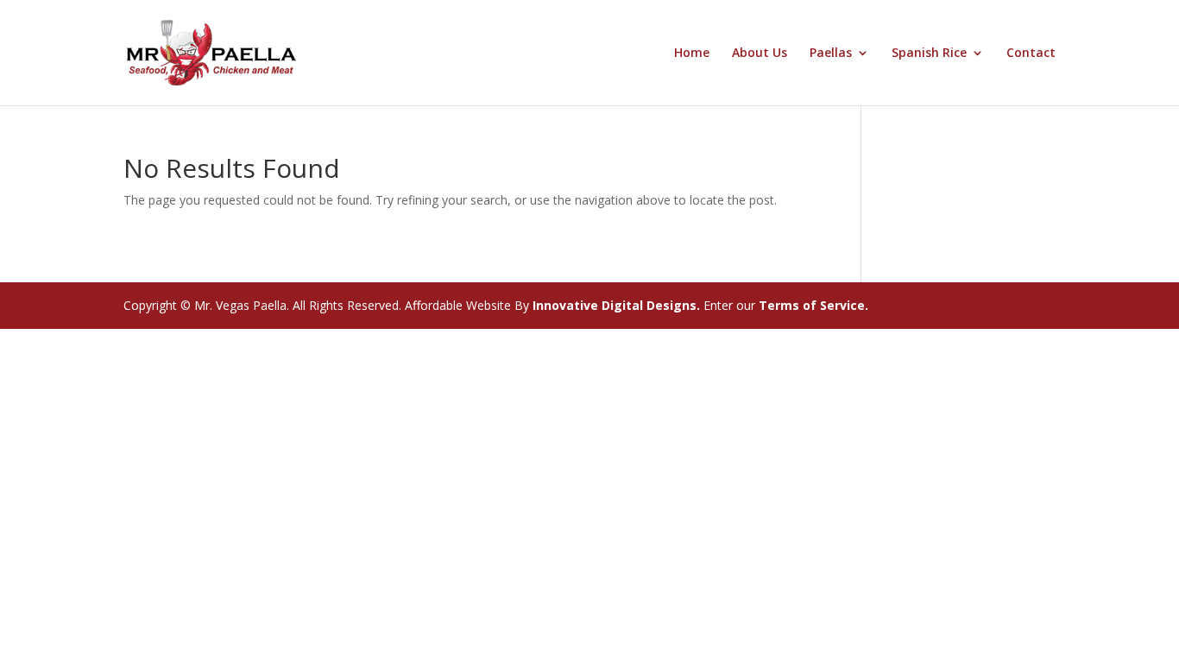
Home (691, 53)
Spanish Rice (929, 53)
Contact (1031, 53)
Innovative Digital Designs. (614, 305)
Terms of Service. (813, 305)
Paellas (831, 53)
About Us (759, 53)
